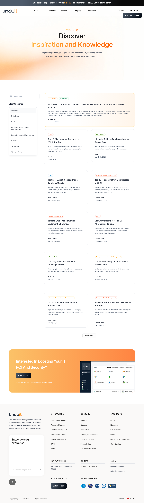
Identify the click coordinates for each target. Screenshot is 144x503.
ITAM (50, 134)
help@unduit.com (117, 466)
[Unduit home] (17, 11)
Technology (63, 98)
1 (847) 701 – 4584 (89, 466)
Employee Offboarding (56, 216)
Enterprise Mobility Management (106, 175)
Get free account (132, 15)
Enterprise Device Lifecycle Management (108, 257)
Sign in (121, 10)
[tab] (23, 110)
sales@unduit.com (117, 471)
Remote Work (100, 134)
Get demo (133, 10)
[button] (89, 336)
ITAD (50, 175)
